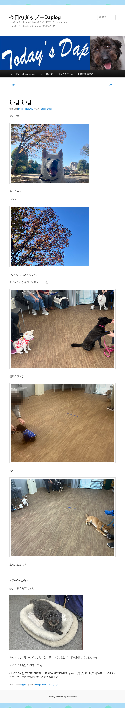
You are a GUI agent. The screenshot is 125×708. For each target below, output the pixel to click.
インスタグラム (65, 73)
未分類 (23, 684)
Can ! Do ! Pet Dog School (22, 73)
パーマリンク (52, 684)
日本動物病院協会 (86, 73)
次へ (112, 84)
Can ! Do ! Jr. (47, 73)
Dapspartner (46, 108)
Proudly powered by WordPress (62, 696)
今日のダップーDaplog (35, 17)
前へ (12, 84)
